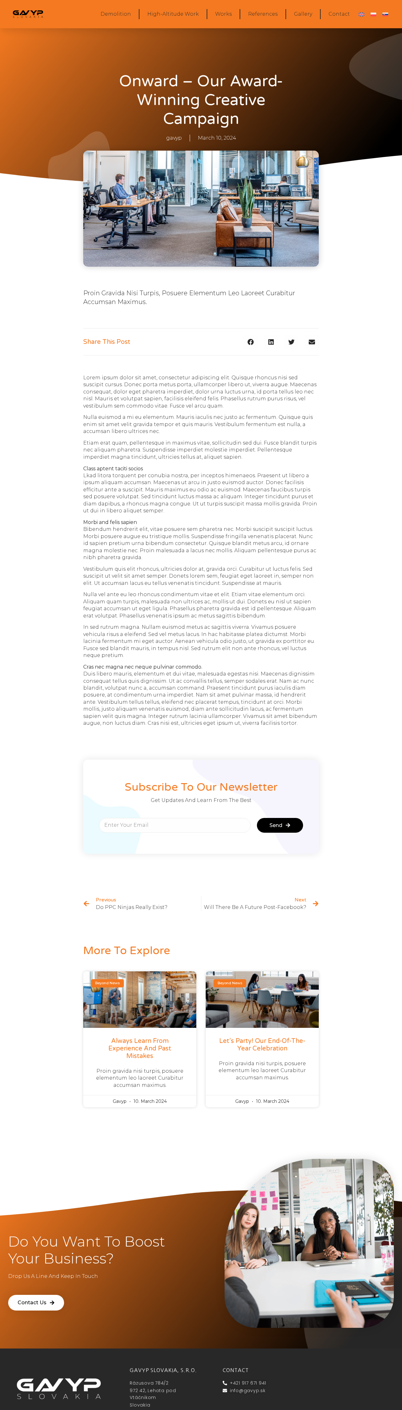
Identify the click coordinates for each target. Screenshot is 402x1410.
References (263, 14)
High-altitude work (173, 14)
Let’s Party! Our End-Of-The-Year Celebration (262, 1044)
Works (223, 14)
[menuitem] (361, 14)
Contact (339, 14)
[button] (250, 342)
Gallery (303, 14)
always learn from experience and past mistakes (139, 1048)
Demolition (115, 14)
